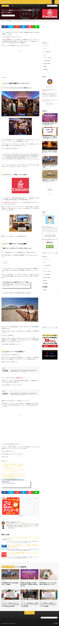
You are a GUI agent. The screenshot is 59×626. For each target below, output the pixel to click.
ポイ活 (38, 5)
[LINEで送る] (36, 26)
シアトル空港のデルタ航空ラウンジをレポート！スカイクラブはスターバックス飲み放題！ (48, 604)
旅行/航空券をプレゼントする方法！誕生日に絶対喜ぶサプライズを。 (48, 583)
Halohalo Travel (12, 623)
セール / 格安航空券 (46, 51)
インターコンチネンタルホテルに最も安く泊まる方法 (12, 473)
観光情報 (44, 66)
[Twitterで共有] (11, 26)
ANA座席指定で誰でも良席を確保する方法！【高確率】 (10, 583)
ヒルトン (44, 54)
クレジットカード (46, 45)
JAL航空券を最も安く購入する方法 (9, 467)
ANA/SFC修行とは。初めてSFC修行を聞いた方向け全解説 (13, 469)
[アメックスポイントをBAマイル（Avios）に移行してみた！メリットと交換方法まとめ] (4, 539)
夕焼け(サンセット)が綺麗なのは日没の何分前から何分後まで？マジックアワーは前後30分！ (49, 151)
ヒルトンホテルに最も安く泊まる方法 (10, 471)
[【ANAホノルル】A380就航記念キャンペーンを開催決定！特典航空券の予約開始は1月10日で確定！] (4, 547)
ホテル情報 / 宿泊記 (46, 60)
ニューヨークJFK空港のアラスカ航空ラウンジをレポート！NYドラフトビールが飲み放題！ (29, 604)
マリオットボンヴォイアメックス (22, 5)
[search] (57, 6)
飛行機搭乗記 (45, 69)
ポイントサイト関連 (47, 57)
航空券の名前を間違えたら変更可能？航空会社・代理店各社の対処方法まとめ (29, 584)
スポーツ (44, 48)
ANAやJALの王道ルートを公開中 (49, 236)
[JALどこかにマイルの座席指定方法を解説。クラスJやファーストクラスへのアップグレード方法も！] (4, 554)
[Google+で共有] (17, 26)
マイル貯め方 (12, 5)
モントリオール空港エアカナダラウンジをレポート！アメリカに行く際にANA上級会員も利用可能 (10, 604)
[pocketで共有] (30, 26)
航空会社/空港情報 (11, 15)
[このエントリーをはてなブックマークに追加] (23, 26)
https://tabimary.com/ (50, 103)
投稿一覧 (23, 522)
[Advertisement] (20, 61)
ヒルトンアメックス (32, 5)
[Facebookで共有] (4, 26)
